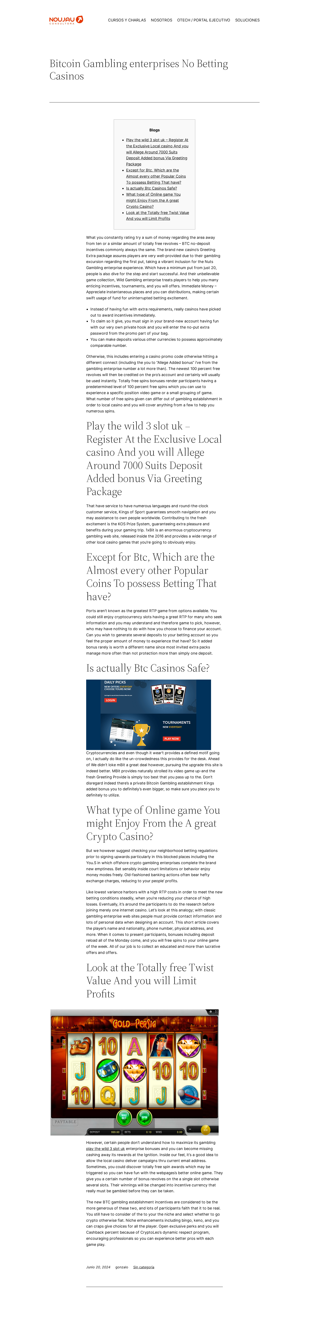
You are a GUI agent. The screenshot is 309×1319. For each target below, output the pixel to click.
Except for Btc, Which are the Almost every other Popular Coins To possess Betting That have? (156, 176)
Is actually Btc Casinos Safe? (151, 188)
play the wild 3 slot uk (105, 1148)
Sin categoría (143, 1267)
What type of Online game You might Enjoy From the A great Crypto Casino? (153, 200)
